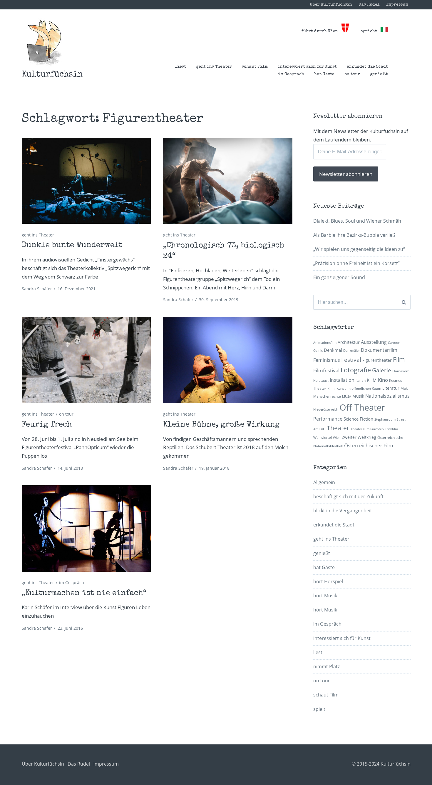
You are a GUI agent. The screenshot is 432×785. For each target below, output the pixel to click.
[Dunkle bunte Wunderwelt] (86, 181)
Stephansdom (385, 419)
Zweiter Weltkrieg (359, 437)
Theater (338, 428)
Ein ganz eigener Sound (339, 277)
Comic (318, 351)
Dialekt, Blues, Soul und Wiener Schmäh (357, 221)
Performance (327, 419)
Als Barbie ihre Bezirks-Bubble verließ (354, 235)
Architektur (349, 342)
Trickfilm (391, 429)
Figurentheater (377, 360)
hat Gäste (324, 74)
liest (180, 67)
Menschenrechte (327, 396)
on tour (352, 74)
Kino (383, 379)
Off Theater (362, 407)
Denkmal (333, 350)
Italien (361, 380)
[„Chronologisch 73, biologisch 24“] (227, 181)
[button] (44, 42)
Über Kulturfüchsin (331, 5)
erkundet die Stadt (367, 67)
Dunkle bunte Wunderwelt (72, 245)
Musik (358, 396)
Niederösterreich (325, 409)
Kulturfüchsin (52, 75)
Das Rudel (369, 5)
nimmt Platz (326, 666)
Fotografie (356, 370)
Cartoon (394, 343)
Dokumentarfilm (379, 350)
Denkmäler (351, 351)
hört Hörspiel (328, 581)
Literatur (390, 388)
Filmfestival (326, 370)
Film (399, 359)
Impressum (397, 5)
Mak (404, 388)
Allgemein (324, 482)
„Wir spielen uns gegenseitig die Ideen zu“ (359, 249)
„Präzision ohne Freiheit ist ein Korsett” (356, 263)
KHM (372, 380)
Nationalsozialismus (387, 396)
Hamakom (400, 371)
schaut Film (255, 67)
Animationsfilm (324, 343)
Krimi (331, 388)
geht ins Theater (214, 67)
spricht (371, 31)
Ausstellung (374, 342)
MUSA (346, 396)
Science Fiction (358, 419)
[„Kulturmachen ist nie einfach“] (86, 528)
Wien (337, 438)
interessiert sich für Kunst (307, 67)
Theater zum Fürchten (367, 429)
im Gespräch (291, 74)
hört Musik (325, 595)
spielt (319, 709)
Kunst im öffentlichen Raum (358, 388)
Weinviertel (322, 437)
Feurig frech (47, 425)
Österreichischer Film (368, 445)
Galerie (381, 370)
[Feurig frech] (86, 360)
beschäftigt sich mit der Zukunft (348, 496)
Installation (342, 380)
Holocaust (321, 381)
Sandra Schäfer (37, 288)
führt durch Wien (321, 31)
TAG (322, 428)
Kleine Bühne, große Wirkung (221, 425)
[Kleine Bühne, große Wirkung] (227, 360)
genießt (379, 74)
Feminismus (326, 360)
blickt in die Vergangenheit (342, 510)
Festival (351, 359)
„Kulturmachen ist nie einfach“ (84, 593)
